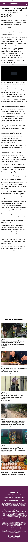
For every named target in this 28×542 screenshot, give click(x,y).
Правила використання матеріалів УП (14, 498)
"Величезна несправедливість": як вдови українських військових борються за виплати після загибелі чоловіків (13, 343)
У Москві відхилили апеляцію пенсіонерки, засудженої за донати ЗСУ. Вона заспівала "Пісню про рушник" (12, 396)
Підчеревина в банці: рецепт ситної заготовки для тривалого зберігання (13, 473)
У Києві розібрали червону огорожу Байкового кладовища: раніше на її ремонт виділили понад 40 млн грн (13, 422)
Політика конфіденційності (18, 497)
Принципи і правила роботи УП (11, 500)
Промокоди (21, 500)
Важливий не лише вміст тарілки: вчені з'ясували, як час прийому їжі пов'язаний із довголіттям (14, 369)
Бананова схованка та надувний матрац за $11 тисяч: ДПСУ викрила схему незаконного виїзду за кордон (13, 448)
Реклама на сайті (7, 497)
